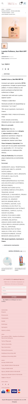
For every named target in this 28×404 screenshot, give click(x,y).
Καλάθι (3, 321)
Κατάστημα (4, 324)
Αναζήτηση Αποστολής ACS (8, 353)
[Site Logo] (12, 3)
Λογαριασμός (4, 318)
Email (8, 69)
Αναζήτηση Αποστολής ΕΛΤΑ (8, 356)
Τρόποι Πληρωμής (6, 341)
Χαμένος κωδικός (5, 330)
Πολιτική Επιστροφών (7, 350)
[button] (2, 3)
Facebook (2, 69)
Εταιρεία (3, 312)
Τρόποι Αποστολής (6, 344)
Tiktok (8, 384)
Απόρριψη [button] (14, 401)
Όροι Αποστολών (6, 347)
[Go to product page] (7, 261)
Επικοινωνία (4, 315)
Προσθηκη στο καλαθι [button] (10, 264)
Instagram (5, 384)
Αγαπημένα (4, 327)
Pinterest (5, 69)
